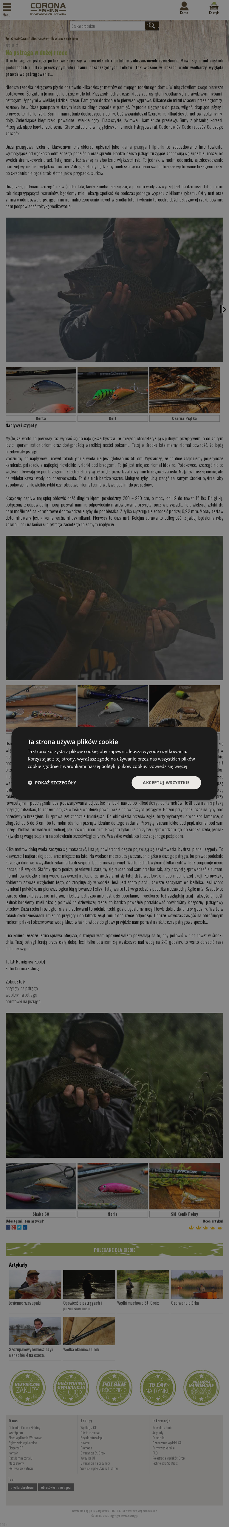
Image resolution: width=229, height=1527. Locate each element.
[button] (52, 782)
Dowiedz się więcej (167, 766)
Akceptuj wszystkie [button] (166, 782)
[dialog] (114, 763)
